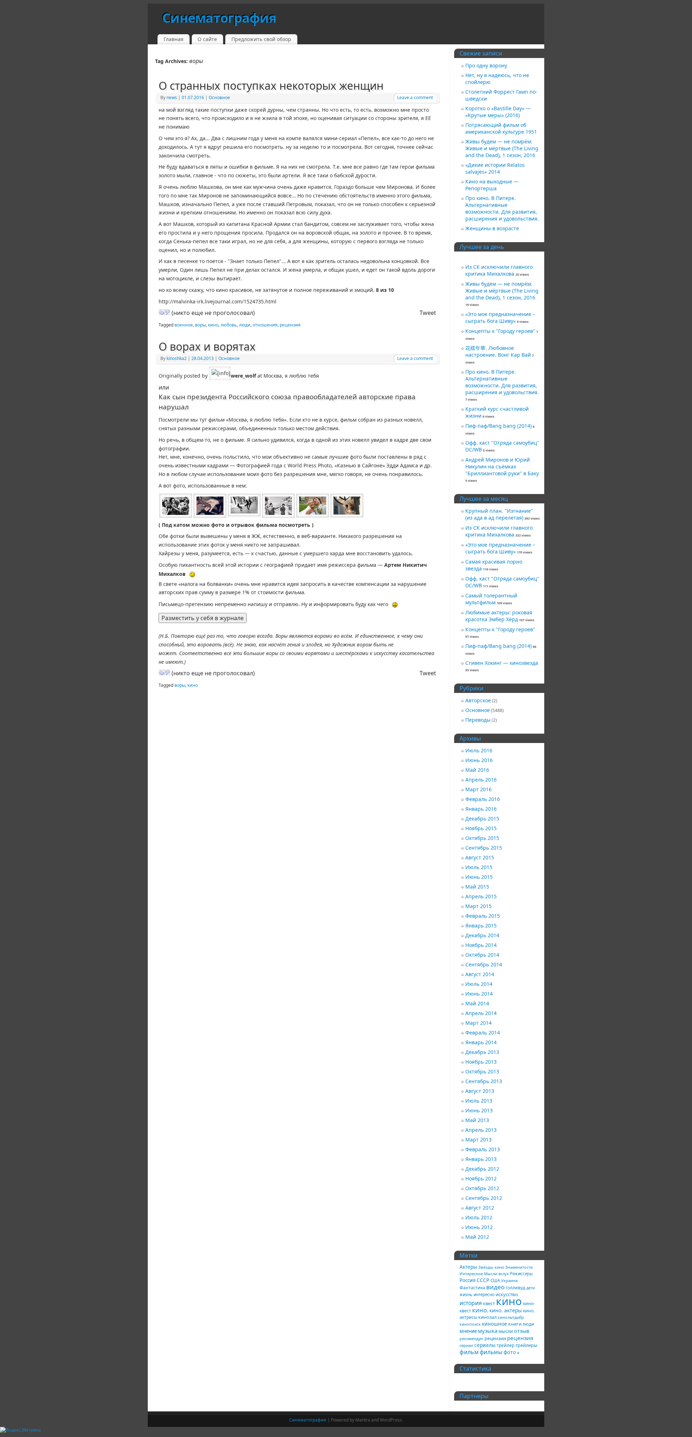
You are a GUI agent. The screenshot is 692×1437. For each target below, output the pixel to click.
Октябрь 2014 (482, 954)
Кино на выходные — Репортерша (492, 185)
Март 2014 (478, 1022)
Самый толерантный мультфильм (491, 599)
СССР (482, 1280)
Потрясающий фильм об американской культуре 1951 (501, 128)
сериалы (485, 1345)
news (172, 97)
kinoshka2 (177, 358)
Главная (173, 39)
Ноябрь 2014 (481, 945)
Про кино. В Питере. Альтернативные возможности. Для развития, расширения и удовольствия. (502, 208)
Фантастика (472, 1288)
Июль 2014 (478, 983)
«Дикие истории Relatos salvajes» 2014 (495, 168)
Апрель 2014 (481, 1013)
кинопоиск (470, 1324)
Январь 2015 (481, 925)
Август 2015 (479, 857)
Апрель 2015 (481, 896)
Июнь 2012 (479, 1227)
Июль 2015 (478, 867)
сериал (466, 1345)
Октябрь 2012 (482, 1188)
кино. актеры (505, 1310)
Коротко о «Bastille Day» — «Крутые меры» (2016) (498, 112)
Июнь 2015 (479, 876)
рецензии (495, 1338)
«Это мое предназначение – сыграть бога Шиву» (500, 317)
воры (200, 325)
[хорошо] (161, 312)
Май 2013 (477, 1120)
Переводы (478, 719)
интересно (484, 1294)
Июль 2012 (478, 1217)
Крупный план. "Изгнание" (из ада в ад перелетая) (499, 514)
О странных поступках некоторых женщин (271, 85)
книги (515, 1324)
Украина (509, 1280)
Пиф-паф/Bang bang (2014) (498, 425)
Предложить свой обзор (261, 39)
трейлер (505, 1345)
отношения (265, 325)
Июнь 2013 (479, 1110)
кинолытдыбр (511, 1317)
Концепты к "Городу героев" (500, 331)
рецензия (290, 325)
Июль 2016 (478, 750)
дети (530, 1287)
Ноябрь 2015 (481, 828)
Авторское (478, 700)
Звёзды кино (491, 1267)
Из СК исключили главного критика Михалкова (499, 270)
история (471, 1303)
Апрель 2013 (481, 1129)
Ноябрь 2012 (481, 1178)
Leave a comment (415, 97)
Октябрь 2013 (482, 1071)
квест (489, 1303)
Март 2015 (478, 906)
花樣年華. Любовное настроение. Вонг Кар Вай (498, 351)
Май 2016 (477, 769)
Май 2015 (477, 886)
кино (213, 325)
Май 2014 (477, 1003)
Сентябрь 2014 (483, 964)
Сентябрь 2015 (483, 847)
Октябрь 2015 (482, 838)
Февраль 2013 (482, 1149)
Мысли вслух (496, 1273)
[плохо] (167, 312)
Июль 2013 (478, 1100)
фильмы (491, 1352)
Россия (467, 1280)
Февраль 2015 (482, 915)
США (495, 1280)
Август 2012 (479, 1207)
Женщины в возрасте (492, 228)
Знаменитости (519, 1267)
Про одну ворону (486, 65)
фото (510, 1352)
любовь (229, 325)
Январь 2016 (481, 808)
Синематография (219, 18)
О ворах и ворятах (207, 346)
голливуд (515, 1287)
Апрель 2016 (481, 779)
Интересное (471, 1273)
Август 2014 (479, 974)
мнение (468, 1331)
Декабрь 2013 (482, 1052)
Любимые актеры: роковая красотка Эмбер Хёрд (498, 616)
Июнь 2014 (479, 993)
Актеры (468, 1266)
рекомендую (471, 1338)
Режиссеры (521, 1273)
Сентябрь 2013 (483, 1081)
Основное (219, 97)
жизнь (466, 1294)
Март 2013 (478, 1139)
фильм (469, 1352)
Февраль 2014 (482, 1032)
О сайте (207, 39)
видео (495, 1287)
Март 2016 (478, 789)
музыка (487, 1330)
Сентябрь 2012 (483, 1197)
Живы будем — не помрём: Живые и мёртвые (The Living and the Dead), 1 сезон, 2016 (501, 148)
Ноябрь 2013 (481, 1061)
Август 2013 (479, 1090)
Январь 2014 (481, 1042)
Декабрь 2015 (482, 818)
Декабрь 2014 (482, 935)
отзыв (521, 1330)
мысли (505, 1331)
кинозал (487, 1317)
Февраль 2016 (482, 799)
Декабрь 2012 (482, 1168)
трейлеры (526, 1345)
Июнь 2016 (479, 760)
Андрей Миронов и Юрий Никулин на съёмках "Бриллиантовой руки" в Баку (502, 466)
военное (183, 325)
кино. (480, 1310)
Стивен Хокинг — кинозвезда (501, 662)
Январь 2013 (481, 1159)
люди (244, 325)
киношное (494, 1323)
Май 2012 (477, 1236)
